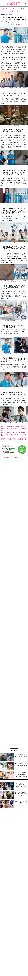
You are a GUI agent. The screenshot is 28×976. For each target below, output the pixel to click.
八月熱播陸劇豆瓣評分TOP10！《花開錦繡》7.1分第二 (21, 794)
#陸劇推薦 (4, 8)
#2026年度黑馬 (14, 11)
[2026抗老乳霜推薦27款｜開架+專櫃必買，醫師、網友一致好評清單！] (7, 775)
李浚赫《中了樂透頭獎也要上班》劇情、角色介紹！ (21, 756)
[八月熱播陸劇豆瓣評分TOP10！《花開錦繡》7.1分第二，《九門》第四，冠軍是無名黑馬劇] (7, 795)
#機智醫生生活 (6, 457)
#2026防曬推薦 (22, 8)
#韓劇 (12, 457)
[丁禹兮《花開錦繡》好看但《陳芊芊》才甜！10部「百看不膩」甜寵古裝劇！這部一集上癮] (7, 766)
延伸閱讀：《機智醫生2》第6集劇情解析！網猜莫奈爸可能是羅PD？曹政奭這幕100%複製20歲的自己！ (14, 428)
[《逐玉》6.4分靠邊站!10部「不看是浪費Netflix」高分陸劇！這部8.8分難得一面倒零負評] (7, 786)
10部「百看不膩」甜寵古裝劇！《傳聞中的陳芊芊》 (21, 765)
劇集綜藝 (11, 14)
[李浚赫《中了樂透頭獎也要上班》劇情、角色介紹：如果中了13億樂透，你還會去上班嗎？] (7, 757)
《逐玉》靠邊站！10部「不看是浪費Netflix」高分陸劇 (21, 785)
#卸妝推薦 (12, 8)
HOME (2, 14)
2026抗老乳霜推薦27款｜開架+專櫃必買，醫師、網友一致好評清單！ (21, 775)
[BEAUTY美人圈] (13, 3)
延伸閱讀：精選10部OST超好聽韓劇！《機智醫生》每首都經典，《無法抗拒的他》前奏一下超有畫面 (13, 434)
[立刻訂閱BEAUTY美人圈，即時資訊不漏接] (14, 449)
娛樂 (6, 14)
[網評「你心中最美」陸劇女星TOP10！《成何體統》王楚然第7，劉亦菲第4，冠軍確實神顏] (7, 804)
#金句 (16, 457)
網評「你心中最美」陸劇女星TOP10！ (21, 802)
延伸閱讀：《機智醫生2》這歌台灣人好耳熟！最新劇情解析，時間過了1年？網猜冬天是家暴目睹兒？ (14, 439)
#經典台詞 (22, 457)
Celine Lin (21, 24)
